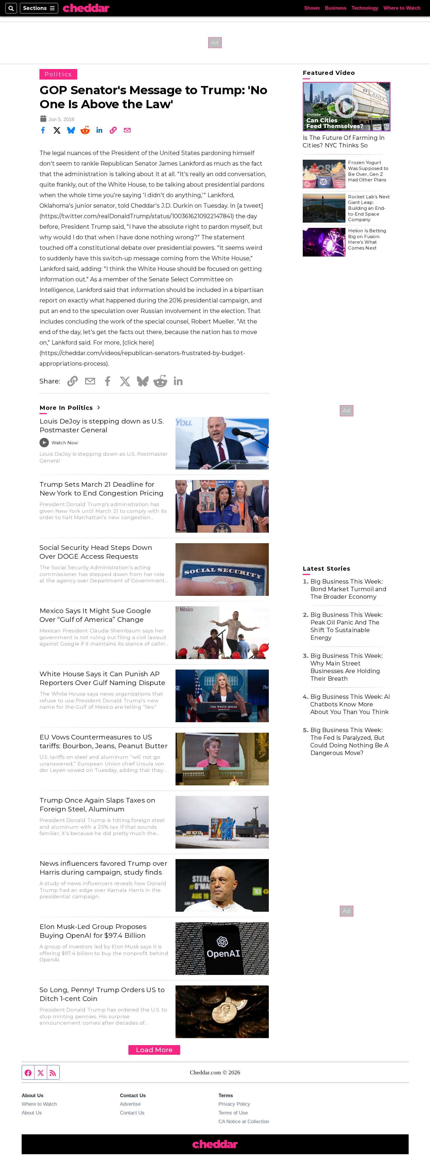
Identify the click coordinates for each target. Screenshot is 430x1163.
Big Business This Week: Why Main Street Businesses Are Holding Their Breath (346, 667)
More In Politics (67, 407)
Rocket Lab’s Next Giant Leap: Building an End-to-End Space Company (369, 208)
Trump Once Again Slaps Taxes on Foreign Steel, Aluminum (97, 804)
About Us (32, 1113)
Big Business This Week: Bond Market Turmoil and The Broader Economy (348, 589)
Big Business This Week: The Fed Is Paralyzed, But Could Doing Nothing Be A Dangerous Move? (349, 741)
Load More (154, 1050)
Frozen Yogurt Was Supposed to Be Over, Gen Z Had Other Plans (368, 171)
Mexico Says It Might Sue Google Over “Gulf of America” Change (95, 615)
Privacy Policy (234, 1104)
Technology (365, 8)
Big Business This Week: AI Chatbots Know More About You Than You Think (350, 704)
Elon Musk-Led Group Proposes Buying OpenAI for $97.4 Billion (92, 931)
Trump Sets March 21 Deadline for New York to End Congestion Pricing (101, 488)
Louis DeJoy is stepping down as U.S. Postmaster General (101, 425)
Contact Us (132, 1113)
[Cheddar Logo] (86, 8)
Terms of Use (233, 1113)
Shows (312, 8)
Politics (58, 74)
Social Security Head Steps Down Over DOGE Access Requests (95, 551)
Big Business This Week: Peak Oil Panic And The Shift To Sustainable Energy (346, 626)
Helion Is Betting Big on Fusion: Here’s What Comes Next (367, 239)
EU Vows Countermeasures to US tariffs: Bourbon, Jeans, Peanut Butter (103, 741)
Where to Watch (401, 8)
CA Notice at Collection (244, 1121)
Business (335, 8)
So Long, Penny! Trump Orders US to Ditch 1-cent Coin (102, 994)
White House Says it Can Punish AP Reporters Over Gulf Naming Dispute (102, 678)
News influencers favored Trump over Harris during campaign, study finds (103, 867)
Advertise (130, 1104)
